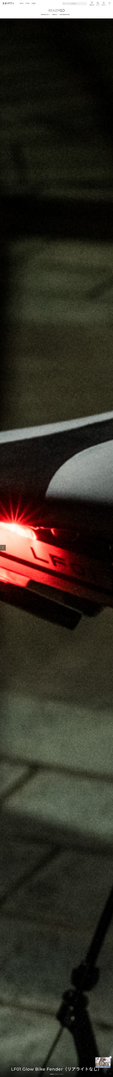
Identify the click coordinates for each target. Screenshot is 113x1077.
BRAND (34, 3)
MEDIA (21, 3)
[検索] (64, 3)
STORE (27, 3)
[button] (3, 548)
